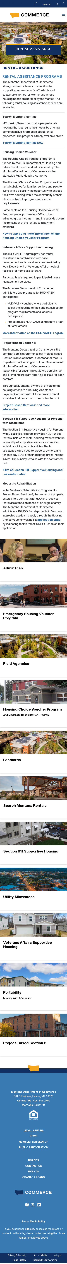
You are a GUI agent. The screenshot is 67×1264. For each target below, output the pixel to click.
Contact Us (24, 1101)
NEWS (33, 1136)
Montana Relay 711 (33, 1105)
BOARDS (33, 1160)
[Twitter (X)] (33, 1205)
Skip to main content (13, 3)
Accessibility (40, 1255)
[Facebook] (26, 1205)
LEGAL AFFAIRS (34, 1131)
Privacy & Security (17, 1255)
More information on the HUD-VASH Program (33, 333)
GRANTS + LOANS (33, 1177)
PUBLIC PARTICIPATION (33, 1147)
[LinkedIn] (38, 1205)
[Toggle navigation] (63, 15)
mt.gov (57, 1255)
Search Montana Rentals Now (22, 143)
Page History (19, 1260)
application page (48, 520)
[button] (35, 4)
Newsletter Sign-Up (33, 1142)
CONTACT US (33, 1166)
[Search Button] (57, 4)
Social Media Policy (33, 1221)
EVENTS (33, 1172)
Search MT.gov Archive (45, 1260)
